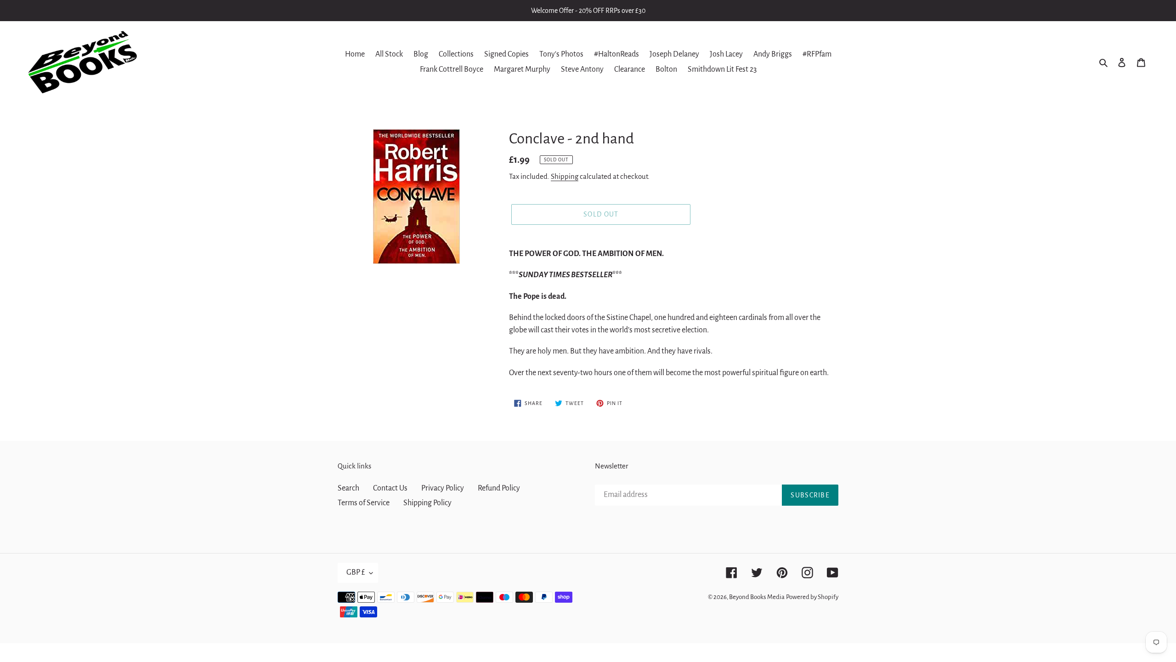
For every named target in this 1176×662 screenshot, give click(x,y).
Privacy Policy (442, 488)
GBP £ (355, 572)
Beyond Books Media (757, 597)
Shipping (564, 176)
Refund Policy (499, 488)
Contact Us (390, 488)
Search (348, 488)
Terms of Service (364, 503)
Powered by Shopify (812, 597)
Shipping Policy (427, 503)
